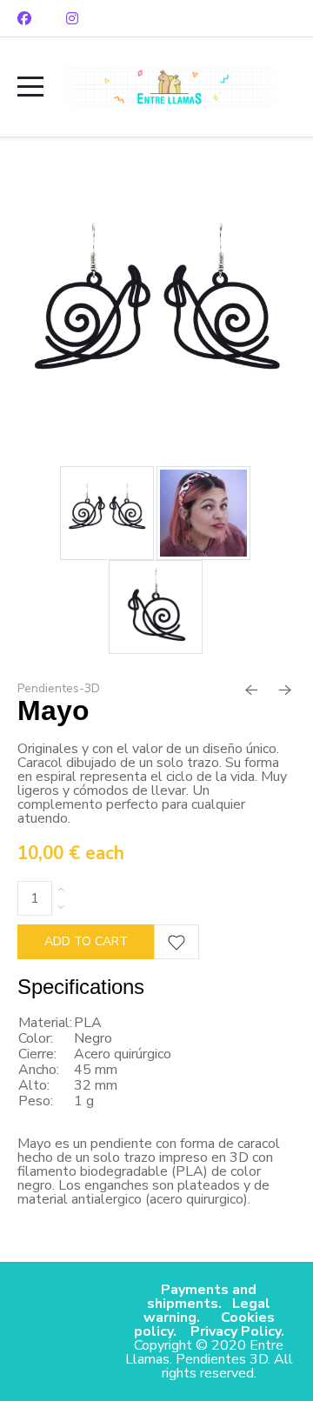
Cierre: (37, 1054)
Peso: (35, 1101)
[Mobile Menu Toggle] (30, 87)
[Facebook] (24, 18)
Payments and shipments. (201, 1296)
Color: (35, 1038)
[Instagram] (72, 18)
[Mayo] (156, 320)
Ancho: (38, 1070)
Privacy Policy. (237, 1331)
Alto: (34, 1085)
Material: (45, 1023)
